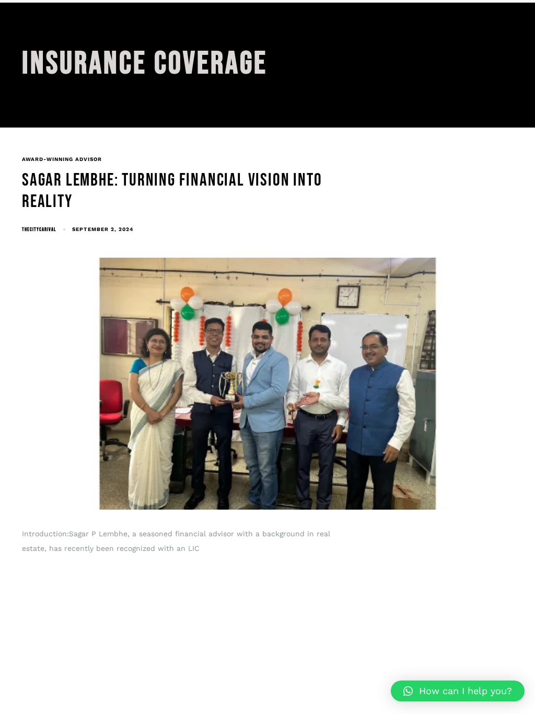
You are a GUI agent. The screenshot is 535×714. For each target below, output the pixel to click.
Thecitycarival (39, 229)
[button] (458, 691)
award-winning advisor (62, 159)
